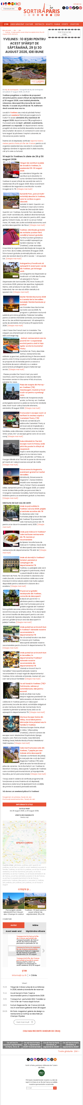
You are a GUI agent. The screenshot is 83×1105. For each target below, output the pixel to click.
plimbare (17, 865)
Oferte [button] (65, 24)
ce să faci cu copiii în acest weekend (23, 867)
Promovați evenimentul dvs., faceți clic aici (19, 799)
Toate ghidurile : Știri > (68, 1051)
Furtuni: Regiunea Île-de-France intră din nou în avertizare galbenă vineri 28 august (28, 1006)
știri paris (29, 872)
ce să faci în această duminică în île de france (20, 878)
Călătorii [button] (74, 24)
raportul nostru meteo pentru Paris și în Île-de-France (23, 142)
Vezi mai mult (22, 1022)
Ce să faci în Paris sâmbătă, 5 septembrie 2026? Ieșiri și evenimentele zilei (70, 1045)
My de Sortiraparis (11, 90)
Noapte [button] (49, 24)
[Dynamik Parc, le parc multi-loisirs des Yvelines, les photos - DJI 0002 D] (24, 71)
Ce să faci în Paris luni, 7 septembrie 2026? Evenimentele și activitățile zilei (32, 1045)
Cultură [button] (29, 24)
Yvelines (13, 112)
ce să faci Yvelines (17, 874)
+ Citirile (33, 975)
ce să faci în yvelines (23, 869)
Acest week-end (13, 931)
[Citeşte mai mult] (24, 189)
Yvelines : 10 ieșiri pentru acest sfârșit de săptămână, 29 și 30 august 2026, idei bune (35, 912)
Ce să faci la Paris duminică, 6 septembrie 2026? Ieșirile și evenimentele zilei (51, 1045)
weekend (15, 115)
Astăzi (14, 925)
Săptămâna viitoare (35, 931)
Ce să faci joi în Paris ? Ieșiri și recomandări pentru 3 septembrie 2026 (27, 994)
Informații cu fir (19, 975)
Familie (57, 24)
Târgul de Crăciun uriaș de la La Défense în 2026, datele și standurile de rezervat (27, 988)
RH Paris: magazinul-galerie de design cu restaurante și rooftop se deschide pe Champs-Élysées (27, 1014)
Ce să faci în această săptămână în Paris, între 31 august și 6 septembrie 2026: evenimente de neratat (12, 1045)
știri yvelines (7, 882)
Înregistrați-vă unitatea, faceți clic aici (17, 797)
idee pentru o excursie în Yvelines (31, 880)
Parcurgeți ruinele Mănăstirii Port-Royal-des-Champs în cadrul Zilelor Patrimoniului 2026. (14, 912)
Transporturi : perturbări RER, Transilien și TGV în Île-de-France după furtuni (27, 1000)
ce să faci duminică (17, 872)
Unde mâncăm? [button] (17, 24)
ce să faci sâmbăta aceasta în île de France (27, 876)
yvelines (25, 865)
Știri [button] (6, 24)
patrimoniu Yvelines (10, 880)
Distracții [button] (39, 24)
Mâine (35, 925)
